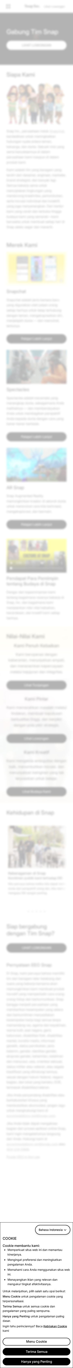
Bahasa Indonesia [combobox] (51, 1229)
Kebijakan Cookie (55, 1326)
